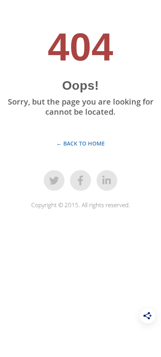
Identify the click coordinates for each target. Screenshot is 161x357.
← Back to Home (80, 143)
